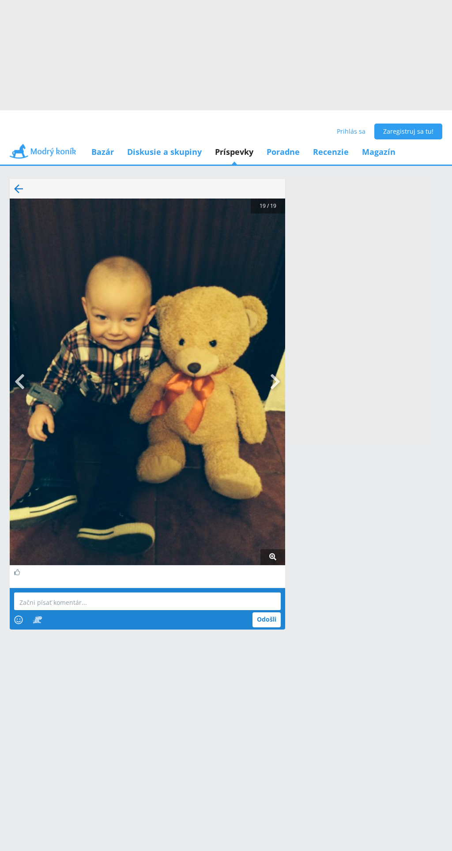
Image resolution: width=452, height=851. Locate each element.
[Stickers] (37, 619)
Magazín (379, 151)
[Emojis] (18, 619)
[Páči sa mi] (18, 572)
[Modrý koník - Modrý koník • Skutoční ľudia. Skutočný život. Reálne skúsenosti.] (43, 154)
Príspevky (234, 151)
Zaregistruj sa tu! (408, 131)
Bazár (102, 151)
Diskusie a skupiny (164, 151)
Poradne (283, 151)
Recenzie (331, 151)
